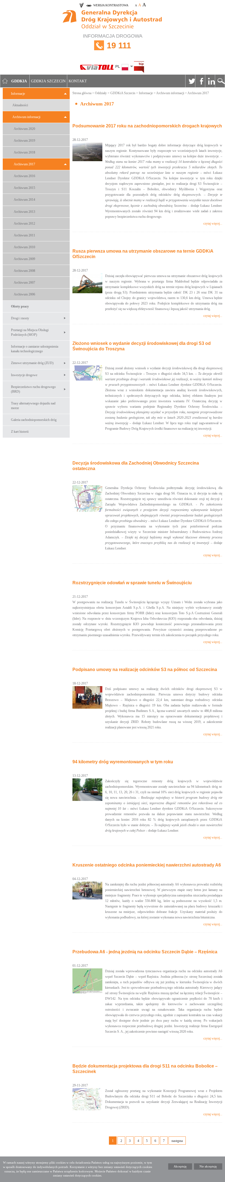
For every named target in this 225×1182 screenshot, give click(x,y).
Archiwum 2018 (24, 152)
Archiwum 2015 (24, 188)
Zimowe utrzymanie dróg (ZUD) (32, 363)
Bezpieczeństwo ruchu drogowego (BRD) (33, 389)
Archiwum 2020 (24, 129)
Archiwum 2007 (24, 282)
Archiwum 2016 (24, 176)
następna (177, 1141)
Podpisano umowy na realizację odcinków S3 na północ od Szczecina (144, 669)
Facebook (200, 81)
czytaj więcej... (212, 223)
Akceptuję (180, 1166)
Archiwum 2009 (24, 259)
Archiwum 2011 (24, 235)
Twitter (190, 81)
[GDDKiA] (112, 20)
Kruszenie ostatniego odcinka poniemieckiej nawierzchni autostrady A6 (146, 865)
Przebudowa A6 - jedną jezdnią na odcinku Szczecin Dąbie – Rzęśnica (144, 951)
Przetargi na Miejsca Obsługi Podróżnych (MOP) (30, 332)
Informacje (18, 94)
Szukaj (220, 81)
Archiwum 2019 (24, 140)
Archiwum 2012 (24, 223)
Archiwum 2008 (24, 271)
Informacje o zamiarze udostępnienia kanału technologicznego (34, 349)
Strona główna (81, 93)
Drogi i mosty (20, 318)
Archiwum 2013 (24, 212)
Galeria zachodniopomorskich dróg (34, 420)
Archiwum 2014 (24, 200)
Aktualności (20, 105)
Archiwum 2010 (24, 247)
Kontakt (78, 81)
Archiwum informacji (26, 117)
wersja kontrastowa (110, 5)
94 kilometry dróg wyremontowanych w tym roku (122, 761)
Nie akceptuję (208, 1166)
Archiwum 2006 (24, 294)
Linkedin (210, 81)
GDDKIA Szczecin (48, 81)
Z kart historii (20, 432)
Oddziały (101, 93)
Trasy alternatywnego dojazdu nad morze (33, 405)
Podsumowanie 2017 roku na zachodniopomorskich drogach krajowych (147, 126)
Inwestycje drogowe (24, 375)
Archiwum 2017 (24, 164)
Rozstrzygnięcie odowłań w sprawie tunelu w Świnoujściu (132, 582)
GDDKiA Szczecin (122, 93)
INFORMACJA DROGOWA (112, 41)
